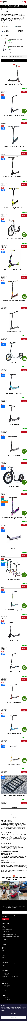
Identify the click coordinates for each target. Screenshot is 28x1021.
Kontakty (4, 927)
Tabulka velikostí (5, 939)
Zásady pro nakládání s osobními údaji (10, 934)
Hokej (3, 947)
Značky (3, 965)
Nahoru (14, 817)
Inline (3, 950)
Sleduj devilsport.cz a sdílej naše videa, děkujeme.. (14, 878)
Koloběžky (4, 957)
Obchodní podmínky (6, 932)
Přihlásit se (5, 919)
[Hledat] (16, 1)
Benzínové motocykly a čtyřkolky (8, 963)
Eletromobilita (5, 962)
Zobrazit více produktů (13, 52)
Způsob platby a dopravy (7, 937)
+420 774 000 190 (5, 997)
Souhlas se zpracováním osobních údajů (10, 936)
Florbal (3, 953)
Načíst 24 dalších (14, 807)
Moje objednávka (5, 931)
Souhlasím (13, 1017)
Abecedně (22, 56)
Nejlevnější (11, 56)
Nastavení (13, 1013)
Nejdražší (17, 56)
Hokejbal (4, 948)
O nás (3, 926)
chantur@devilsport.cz (6, 999)
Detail (24, 91)
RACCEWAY (21, 5)
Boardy (3, 955)
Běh (3, 958)
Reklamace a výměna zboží (7, 929)
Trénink (3, 952)
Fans (3, 960)
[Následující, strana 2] (14, 811)
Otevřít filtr (14, 60)
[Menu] (25, 1)
